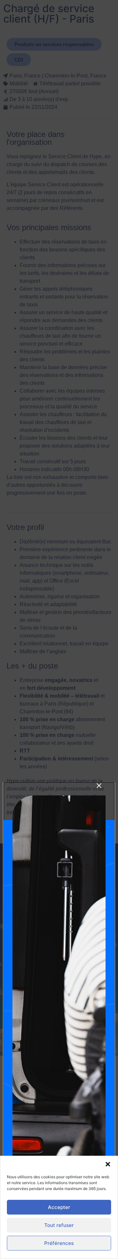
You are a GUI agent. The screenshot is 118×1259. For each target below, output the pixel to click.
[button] (108, 1164)
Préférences (59, 1243)
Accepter (59, 1207)
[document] (59, 629)
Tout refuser (59, 1225)
